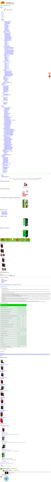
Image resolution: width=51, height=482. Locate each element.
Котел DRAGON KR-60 (3, 423)
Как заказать (3, 16)
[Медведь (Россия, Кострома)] (12, 354)
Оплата (2, 11)
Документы (10, 473)
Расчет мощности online (4, 474)
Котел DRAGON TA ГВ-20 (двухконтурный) (3, 397)
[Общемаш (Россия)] (19, 354)
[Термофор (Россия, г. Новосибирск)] (44, 354)
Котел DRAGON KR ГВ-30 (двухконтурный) (3, 377)
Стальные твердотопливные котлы (6, 176)
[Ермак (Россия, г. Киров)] (3, 354)
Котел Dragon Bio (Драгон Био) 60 (4, 390)
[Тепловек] (34, 354)
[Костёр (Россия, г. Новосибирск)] (10, 354)
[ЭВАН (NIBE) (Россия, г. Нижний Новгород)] (1, 355)
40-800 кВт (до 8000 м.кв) (5, 214)
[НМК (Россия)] (15, 354)
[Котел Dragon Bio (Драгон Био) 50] (2, 363)
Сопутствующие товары (4, 280)
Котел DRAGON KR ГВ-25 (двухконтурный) (3, 410)
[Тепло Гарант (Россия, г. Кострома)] (30, 354)
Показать (1, 7)
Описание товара (2, 351)
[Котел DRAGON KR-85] (1, 416)
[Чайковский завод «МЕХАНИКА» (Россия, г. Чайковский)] (48, 354)
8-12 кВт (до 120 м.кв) (4, 211)
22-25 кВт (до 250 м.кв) (4, 213)
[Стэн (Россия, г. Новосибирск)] (28, 354)
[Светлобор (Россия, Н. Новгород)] (23, 354)
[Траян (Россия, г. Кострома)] (46, 354)
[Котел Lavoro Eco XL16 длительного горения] (3, 457)
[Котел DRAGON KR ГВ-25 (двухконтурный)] (2, 409)
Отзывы (3, 279)
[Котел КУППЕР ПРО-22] (3, 440)
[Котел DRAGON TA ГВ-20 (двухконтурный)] (2, 396)
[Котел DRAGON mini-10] (2, 403)
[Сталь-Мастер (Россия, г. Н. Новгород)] (25, 354)
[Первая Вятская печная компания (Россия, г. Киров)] (21, 354)
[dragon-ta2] (2, 256)
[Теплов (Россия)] (32, 354)
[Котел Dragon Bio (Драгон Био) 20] (4, 448)
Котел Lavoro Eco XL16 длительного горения (7, 458)
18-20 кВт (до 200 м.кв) (4, 212)
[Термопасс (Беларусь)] (41, 354)
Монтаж (3, 15)
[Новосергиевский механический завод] (16, 354)
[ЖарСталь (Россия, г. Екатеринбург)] (5, 354)
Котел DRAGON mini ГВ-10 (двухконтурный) (3, 370)
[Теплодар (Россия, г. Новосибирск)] (36, 354)
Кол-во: (1, 275)
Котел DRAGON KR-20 (3, 384)
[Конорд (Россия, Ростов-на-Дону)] (7, 354)
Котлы (2, 175)
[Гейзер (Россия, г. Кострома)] (1, 354)
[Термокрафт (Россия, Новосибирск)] (39, 354)
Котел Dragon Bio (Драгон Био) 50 (4, 364)
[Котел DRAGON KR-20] (2, 383)
